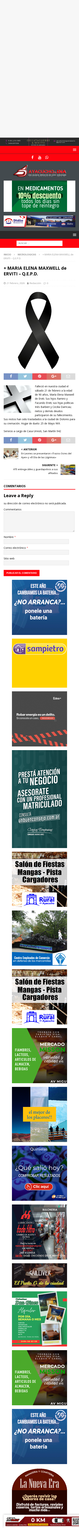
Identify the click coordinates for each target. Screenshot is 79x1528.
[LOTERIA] (39, 1198)
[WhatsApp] (47, 157)
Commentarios (12, 509)
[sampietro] (39, 685)
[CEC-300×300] (39, 963)
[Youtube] (39, 157)
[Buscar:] (39, 243)
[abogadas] (39, 143)
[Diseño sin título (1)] (39, 1344)
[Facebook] (32, 157)
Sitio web (9, 558)
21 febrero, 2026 (16, 283)
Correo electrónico (15, 548)
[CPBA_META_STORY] (39, 846)
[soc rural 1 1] (39, 904)
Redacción (35, 283)
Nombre (9, 537)
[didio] (39, 225)
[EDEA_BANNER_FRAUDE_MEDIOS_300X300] (39, 744)
